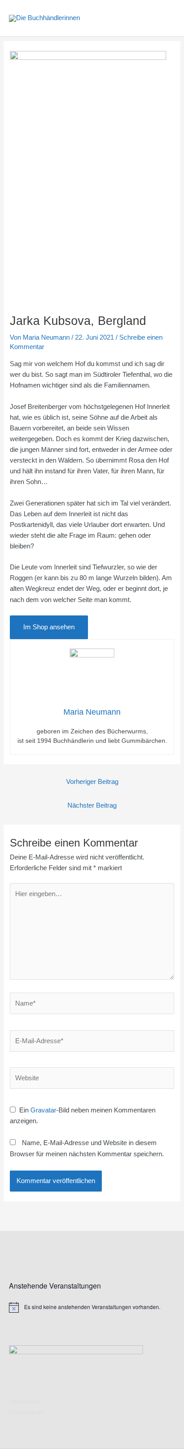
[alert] (92, 1307)
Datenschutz (26, 1411)
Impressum (24, 1401)
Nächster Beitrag (92, 805)
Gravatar (43, 1110)
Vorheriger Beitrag (92, 781)
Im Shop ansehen (49, 627)
